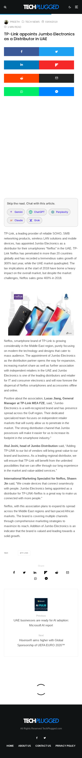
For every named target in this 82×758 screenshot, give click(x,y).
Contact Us (43, 745)
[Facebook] (37, 738)
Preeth (15, 21)
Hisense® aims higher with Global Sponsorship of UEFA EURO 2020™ (41, 640)
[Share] (21, 51)
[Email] (56, 78)
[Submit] (21, 78)
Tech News (32, 21)
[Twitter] (45, 738)
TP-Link (24, 553)
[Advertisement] (41, 152)
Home (10, 745)
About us (24, 745)
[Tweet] (56, 51)
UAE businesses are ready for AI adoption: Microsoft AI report (41, 620)
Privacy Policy (65, 745)
